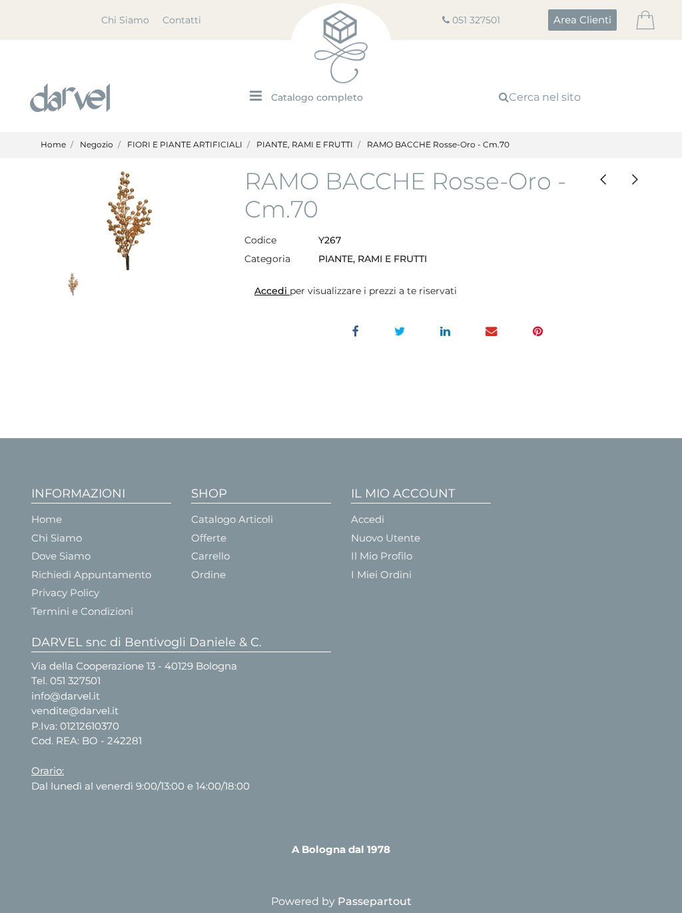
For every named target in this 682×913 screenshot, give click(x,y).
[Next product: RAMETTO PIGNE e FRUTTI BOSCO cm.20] (635, 179)
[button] (128, 219)
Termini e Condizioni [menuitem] (82, 611)
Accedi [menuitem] (367, 519)
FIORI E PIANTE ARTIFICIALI (184, 144)
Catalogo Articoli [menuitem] (232, 519)
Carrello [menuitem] (210, 556)
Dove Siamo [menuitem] (61, 556)
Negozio (96, 144)
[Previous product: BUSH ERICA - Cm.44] (603, 179)
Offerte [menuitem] (208, 538)
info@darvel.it (65, 696)
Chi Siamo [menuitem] (125, 20)
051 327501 (476, 20)
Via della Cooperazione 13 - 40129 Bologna (134, 666)
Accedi (272, 291)
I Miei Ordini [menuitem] (381, 574)
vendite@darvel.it (75, 710)
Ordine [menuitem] (208, 574)
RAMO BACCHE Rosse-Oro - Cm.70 (438, 144)
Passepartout (375, 901)
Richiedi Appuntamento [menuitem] (91, 574)
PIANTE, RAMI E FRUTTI (304, 144)
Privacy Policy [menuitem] (65, 592)
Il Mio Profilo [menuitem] (381, 556)
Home (53, 144)
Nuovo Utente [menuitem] (385, 538)
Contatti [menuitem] (182, 20)
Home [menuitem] (46, 519)
